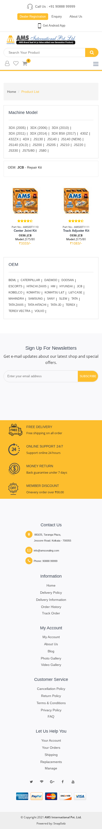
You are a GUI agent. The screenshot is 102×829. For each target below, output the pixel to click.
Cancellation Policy (51, 689)
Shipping (51, 755)
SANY (51, 298)
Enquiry (56, 16)
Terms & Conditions (51, 703)
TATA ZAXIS (16, 304)
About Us (76, 16)
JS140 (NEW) (71, 139)
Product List (30, 92)
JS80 (42, 150)
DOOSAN (67, 280)
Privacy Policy (51, 710)
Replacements (51, 762)
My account (51, 637)
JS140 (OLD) (18, 145)
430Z (84, 133)
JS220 (78, 145)
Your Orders (51, 747)
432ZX (14, 139)
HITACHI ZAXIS (36, 286)
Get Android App (53, 25)
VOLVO (39, 311)
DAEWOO (50, 280)
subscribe (88, 376)
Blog (51, 651)
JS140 (52, 139)
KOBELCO (15, 292)
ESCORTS (15, 286)
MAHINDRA (16, 298)
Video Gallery (51, 665)
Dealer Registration (33, 16)
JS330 (13, 150)
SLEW (63, 298)
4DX (26, 139)
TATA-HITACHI (37, 304)
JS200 (37, 145)
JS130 (38, 139)
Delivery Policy (51, 592)
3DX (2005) (17, 128)
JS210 (65, 145)
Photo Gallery (51, 658)
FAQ (51, 716)
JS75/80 (28, 150)
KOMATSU (33, 292)
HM (53, 286)
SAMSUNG (35, 298)
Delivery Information (51, 600)
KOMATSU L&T (54, 292)
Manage (51, 768)
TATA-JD (56, 304)
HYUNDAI (66, 286)
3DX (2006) (38, 128)
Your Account (51, 740)
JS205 (51, 145)
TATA (74, 298)
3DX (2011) (17, 133)
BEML (12, 280)
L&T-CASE (75, 292)
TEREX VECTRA (19, 311)
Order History (51, 607)
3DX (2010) (60, 128)
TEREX (70, 304)
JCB (79, 286)
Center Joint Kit (25, 230)
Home (11, 92)
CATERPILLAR (30, 280)
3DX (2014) (38, 133)
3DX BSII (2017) (63, 133)
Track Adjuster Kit (76, 230)
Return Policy (51, 696)
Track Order (51, 613)
